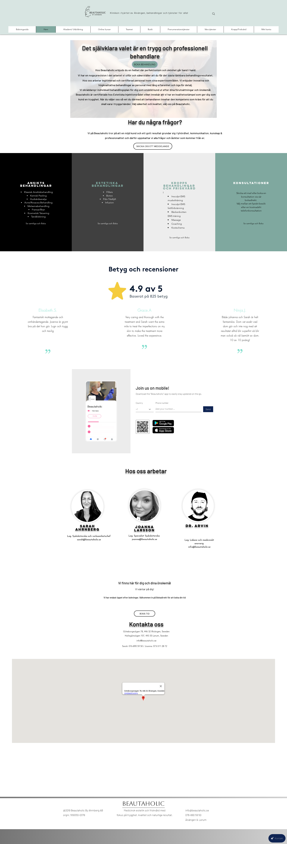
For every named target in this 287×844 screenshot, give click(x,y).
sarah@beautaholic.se (89, 540)
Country (139, 403)
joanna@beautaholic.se (144, 539)
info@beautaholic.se (199, 547)
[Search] (213, 14)
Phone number (161, 403)
